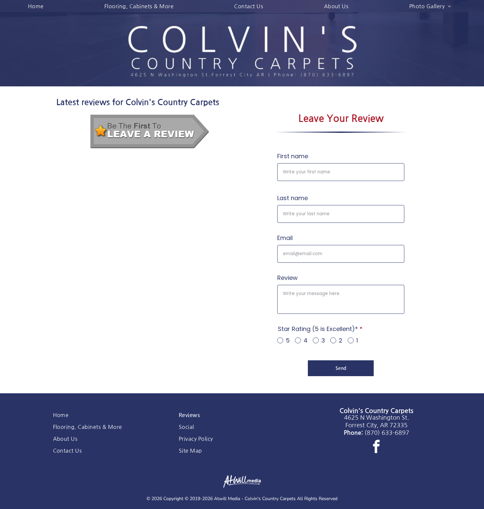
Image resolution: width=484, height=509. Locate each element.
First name (292, 156)
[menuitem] (38, 6)
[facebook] (376, 447)
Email (285, 238)
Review (287, 278)
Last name (292, 198)
